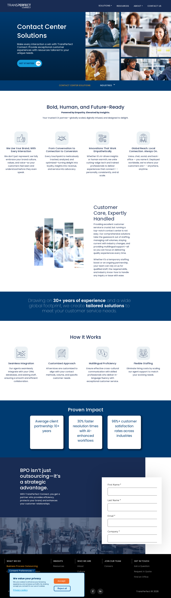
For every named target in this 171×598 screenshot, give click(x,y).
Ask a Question (141, 566)
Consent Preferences (20, 570)
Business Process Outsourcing (22, 566)
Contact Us (154, 5)
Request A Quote (143, 571)
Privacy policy (20, 590)
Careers (108, 566)
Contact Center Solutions (74, 85)
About (137, 5)
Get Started (26, 63)
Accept (61, 581)
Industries (106, 85)
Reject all (62, 588)
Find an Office (141, 576)
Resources (123, 5)
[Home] (19, 6)
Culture (81, 571)
